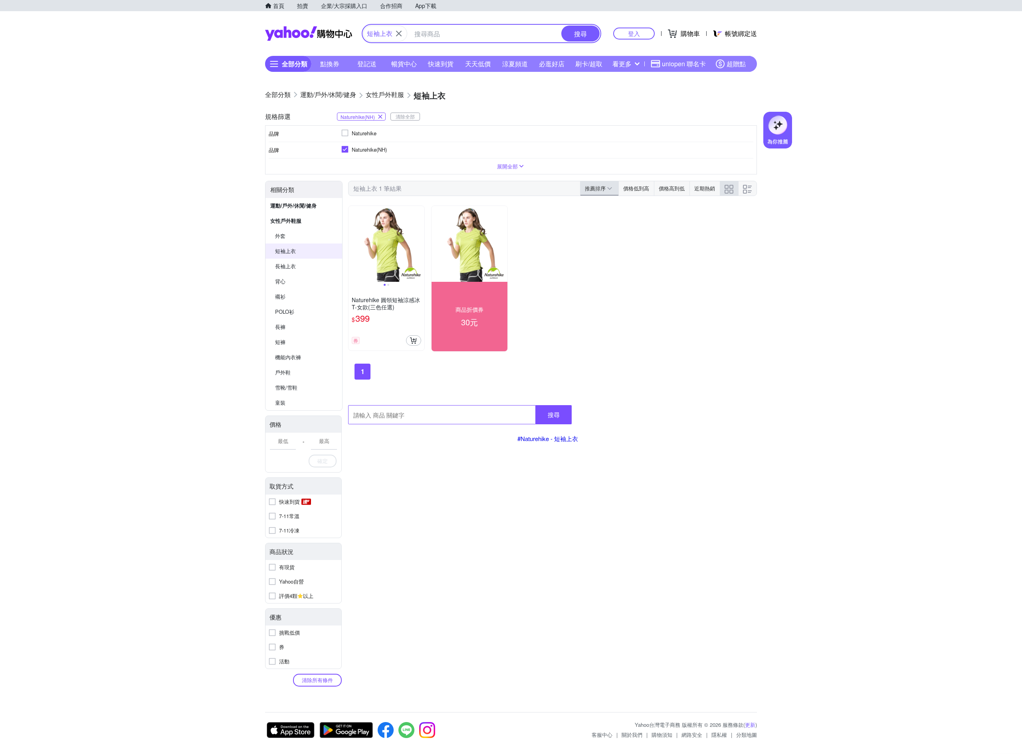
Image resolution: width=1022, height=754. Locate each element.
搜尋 (554, 414)
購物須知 (662, 734)
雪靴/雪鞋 (286, 387)
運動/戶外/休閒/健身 (293, 205)
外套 (280, 235)
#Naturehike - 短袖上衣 (547, 438)
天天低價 (478, 63)
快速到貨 (441, 63)
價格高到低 (672, 188)
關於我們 (632, 734)
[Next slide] (419, 244)
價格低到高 (636, 188)
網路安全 (691, 734)
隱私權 (719, 734)
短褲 (280, 342)
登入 (634, 33)
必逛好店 (551, 63)
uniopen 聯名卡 (684, 63)
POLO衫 (284, 311)
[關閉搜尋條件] (399, 33)
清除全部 (405, 116)
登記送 (366, 63)
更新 (750, 724)
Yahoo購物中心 (308, 33)
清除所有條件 (317, 680)
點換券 (329, 63)
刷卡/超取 (588, 63)
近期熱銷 (704, 188)
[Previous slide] (354, 244)
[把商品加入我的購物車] (413, 340)
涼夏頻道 (515, 63)
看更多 (622, 63)
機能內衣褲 (288, 357)
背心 (280, 281)
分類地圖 (746, 734)
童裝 (280, 402)
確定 (322, 461)
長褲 (280, 326)
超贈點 (736, 63)
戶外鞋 (283, 372)
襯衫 (280, 296)
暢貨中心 (404, 63)
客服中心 (602, 734)
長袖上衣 (285, 266)
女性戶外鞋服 (285, 220)
